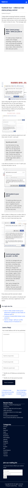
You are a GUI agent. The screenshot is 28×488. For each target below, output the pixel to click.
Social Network (7, 450)
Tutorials (5, 455)
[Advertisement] (14, 67)
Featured (5, 430)
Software (5, 452)
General (5, 426)
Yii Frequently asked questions (10, 415)
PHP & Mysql (6, 437)
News (4, 428)
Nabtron (5, 2)
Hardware (5, 443)
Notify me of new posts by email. (13, 378)
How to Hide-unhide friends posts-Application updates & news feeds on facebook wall (14, 312)
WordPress (6, 435)
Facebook (5, 434)
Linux (4, 444)
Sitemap (20, 486)
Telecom (5, 454)
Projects (5, 446)
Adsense (5, 439)
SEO (4, 448)
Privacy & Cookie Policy (11, 486)
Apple (4, 432)
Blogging (5, 441)
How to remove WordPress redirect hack (13, 417)
